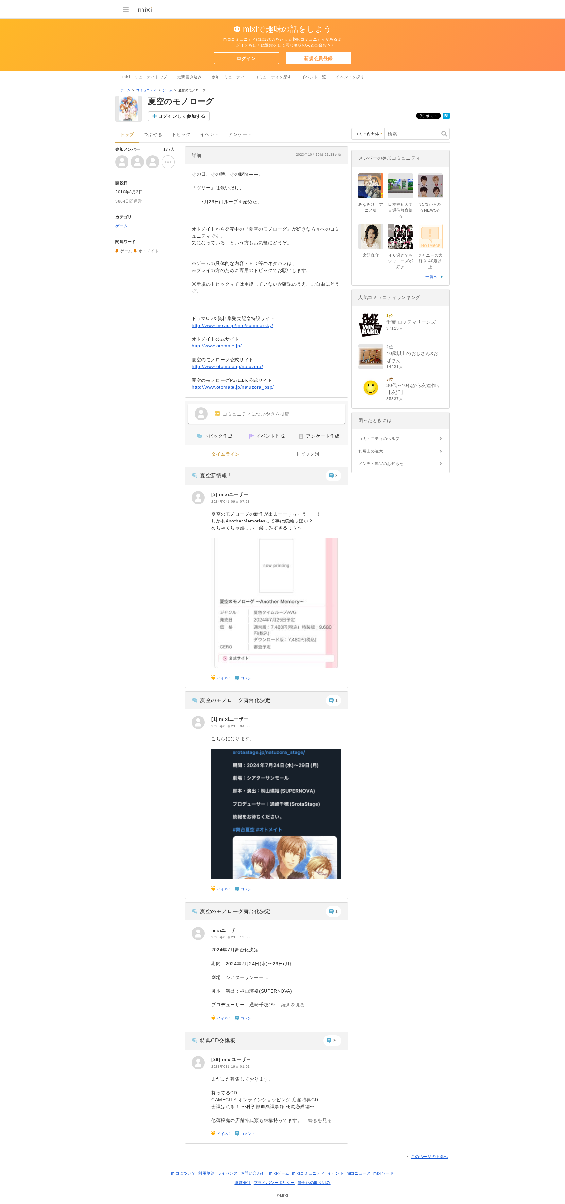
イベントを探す (350, 77)
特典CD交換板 (217, 1040)
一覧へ (431, 276)
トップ (127, 134)
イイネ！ (224, 678)
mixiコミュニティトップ (144, 77)
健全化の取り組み (314, 1182)
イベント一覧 (313, 77)
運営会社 (242, 1182)
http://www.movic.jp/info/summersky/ (232, 325)
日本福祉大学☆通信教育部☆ (400, 210)
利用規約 (206, 1173)
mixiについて (183, 1173)
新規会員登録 (318, 58)
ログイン (246, 58)
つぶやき (153, 134)
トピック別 (307, 454)
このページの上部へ (429, 1156)
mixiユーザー (233, 494)
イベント (209, 134)
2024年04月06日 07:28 (230, 501)
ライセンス (227, 1173)
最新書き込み (189, 77)
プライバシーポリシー (274, 1182)
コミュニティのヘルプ (379, 438)
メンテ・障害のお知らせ (381, 463)
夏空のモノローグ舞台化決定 (235, 700)
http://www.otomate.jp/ (217, 345)
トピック (181, 134)
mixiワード (383, 1173)
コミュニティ (146, 90)
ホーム (125, 90)
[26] (216, 1059)
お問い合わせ (253, 1173)
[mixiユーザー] (198, 497)
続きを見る (293, 1004)
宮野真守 (371, 255)
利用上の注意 (370, 451)
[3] (215, 494)
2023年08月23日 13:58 (230, 937)
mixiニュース (359, 1173)
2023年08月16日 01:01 (230, 1066)
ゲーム (168, 90)
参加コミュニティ (228, 77)
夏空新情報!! (215, 475)
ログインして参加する (182, 116)
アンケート (240, 134)
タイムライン (225, 454)
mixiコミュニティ (308, 1173)
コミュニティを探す (272, 77)
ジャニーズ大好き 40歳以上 (430, 261)
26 (335, 1040)
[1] (215, 719)
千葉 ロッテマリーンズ (411, 322)
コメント (248, 678)
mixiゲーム (279, 1173)
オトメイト (148, 251)
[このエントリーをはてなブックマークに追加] (446, 117)
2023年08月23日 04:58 (230, 726)
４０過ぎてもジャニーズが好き (400, 261)
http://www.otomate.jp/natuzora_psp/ (233, 387)
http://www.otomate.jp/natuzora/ (227, 366)
